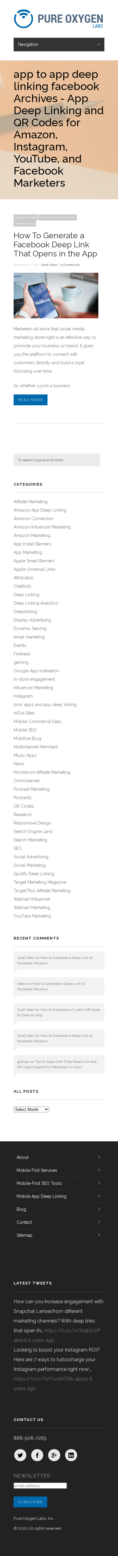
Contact (24, 1222)
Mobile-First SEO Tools (39, 1183)
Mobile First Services (37, 1170)
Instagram (23, 696)
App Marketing (28, 552)
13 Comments (70, 264)
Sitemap (24, 1235)
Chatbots (22, 586)
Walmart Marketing (32, 907)
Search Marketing (30, 839)
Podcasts (22, 797)
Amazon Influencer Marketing (42, 527)
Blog (21, 1209)
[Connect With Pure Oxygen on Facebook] (37, 1455)
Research (23, 814)
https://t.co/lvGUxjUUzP (72, 1330)
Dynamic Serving (30, 628)
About (22, 1157)
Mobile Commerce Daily (38, 721)
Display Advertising (32, 620)
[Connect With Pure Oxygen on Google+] (54, 1455)
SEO (18, 848)
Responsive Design (32, 823)
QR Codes (24, 806)
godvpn (23, 1061)
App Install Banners (32, 544)
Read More (30, 400)
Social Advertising (31, 856)
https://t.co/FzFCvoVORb (44, 1379)
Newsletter (32, 1476)
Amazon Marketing (32, 535)
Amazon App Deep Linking (40, 510)
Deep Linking (25, 217)
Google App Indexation (36, 670)
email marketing (29, 637)
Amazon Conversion (34, 518)
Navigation (28, 44)
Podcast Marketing (32, 789)
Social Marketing (30, 865)
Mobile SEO (25, 730)
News (19, 763)
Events (20, 645)
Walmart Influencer (32, 899)
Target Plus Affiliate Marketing (42, 890)
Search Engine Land (33, 831)
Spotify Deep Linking (34, 873)
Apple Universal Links (35, 569)
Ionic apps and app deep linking (45, 704)
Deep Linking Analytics (57, 217)
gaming (21, 662)
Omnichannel (27, 780)
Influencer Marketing (33, 687)
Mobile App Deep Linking (42, 1196)
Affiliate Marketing (31, 501)
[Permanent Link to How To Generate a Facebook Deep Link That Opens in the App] (56, 316)
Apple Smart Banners (34, 560)
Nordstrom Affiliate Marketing (42, 772)
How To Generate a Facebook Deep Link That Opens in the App (55, 244)
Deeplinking (24, 223)
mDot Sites (24, 713)
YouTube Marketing (32, 916)
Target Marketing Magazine (40, 882)
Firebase (22, 653)
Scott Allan (49, 264)
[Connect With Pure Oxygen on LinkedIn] (71, 1455)
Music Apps (25, 755)
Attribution (24, 577)
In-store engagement (34, 679)
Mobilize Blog (27, 738)
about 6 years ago (34, 1340)
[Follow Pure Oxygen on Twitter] (20, 1455)
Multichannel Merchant (36, 746)
